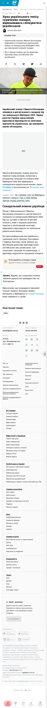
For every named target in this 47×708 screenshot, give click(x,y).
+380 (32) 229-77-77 (15, 670)
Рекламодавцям (8, 381)
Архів (27, 386)
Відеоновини (11, 422)
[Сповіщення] (44, 3)
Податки (9, 504)
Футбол (9, 581)
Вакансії (28, 379)
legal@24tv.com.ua (28, 672)
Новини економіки (14, 489)
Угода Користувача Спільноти (31, 364)
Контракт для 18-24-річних (15, 476)
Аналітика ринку (12, 562)
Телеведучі (6, 378)
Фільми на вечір (12, 523)
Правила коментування (33, 368)
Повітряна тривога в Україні (16, 448)
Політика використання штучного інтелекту (11, 393)
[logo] (14, 2)
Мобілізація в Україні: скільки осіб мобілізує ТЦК (23, 482)
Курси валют (10, 495)
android (9, 633)
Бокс (8, 578)
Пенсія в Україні (12, 507)
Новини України (12, 416)
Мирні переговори (13, 445)
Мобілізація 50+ (11, 470)
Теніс (16, 9)
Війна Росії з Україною (15, 436)
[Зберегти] (40, 64)
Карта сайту (29, 390)
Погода (8, 428)
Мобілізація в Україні (15, 464)
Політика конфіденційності (12, 389)
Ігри (26, 394)
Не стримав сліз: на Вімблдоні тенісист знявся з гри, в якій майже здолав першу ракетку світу (23, 198)
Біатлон (9, 587)
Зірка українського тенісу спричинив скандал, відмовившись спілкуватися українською (32, 9)
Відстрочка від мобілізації (15, 479)
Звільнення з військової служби (17, 467)
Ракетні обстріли (12, 439)
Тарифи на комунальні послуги (17, 501)
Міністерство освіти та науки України (19, 539)
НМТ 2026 (9, 545)
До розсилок (14, 619)
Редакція (6, 367)
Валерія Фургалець (14, 30)
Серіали (9, 529)
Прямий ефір (11, 419)
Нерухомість (11, 559)
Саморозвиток (11, 548)
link (26, 339)
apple (24, 633)
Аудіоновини (10, 425)
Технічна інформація (32, 372)
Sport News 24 (7, 9)
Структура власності (32, 383)
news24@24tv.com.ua (10, 331)
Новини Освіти (12, 537)
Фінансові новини (12, 498)
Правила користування (10, 385)
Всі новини (10, 411)
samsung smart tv (24, 639)
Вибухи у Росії (11, 454)
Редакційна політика (10, 370)
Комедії (9, 526)
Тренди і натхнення (13, 568)
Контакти (28, 375)
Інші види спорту (12, 590)
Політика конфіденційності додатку (12, 398)
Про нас (5, 363)
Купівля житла (11, 565)
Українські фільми (12, 520)
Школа (8, 542)
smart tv (9, 639)
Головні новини (12, 413)
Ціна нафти (10, 492)
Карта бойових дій (13, 442)
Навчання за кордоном (14, 551)
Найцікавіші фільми (13, 517)
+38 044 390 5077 (31, 331)
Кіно (8, 514)
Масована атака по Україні (15, 451)
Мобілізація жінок (12, 473)
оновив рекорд (35, 293)
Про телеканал (8, 374)
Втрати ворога (11, 457)
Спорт (8, 575)
